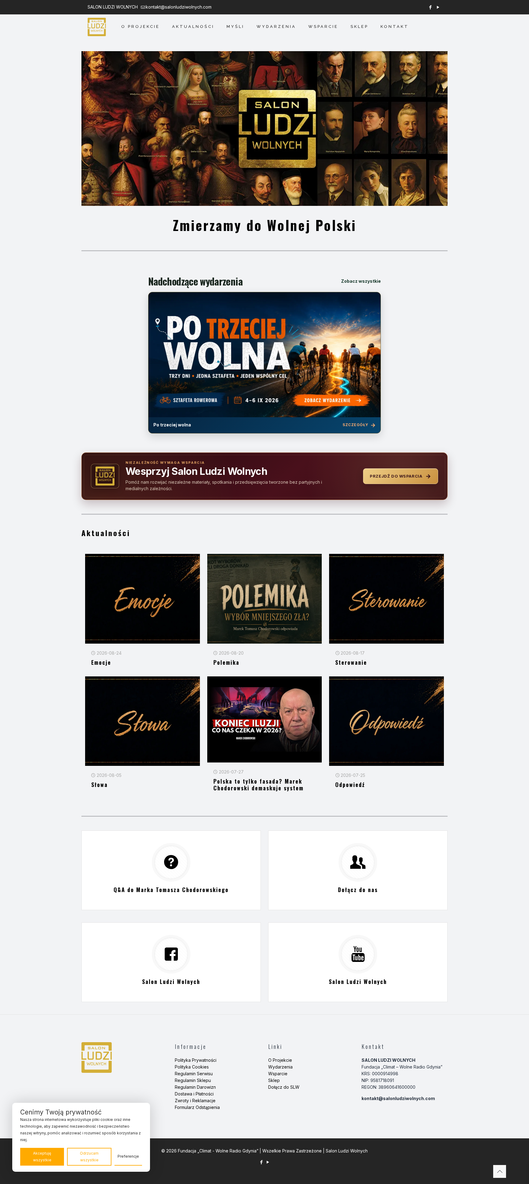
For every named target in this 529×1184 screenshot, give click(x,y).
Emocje (101, 662)
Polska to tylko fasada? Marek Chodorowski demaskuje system (258, 784)
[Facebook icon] (430, 7)
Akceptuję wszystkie (42, 1156)
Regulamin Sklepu (193, 1080)
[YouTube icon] (438, 7)
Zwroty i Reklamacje (195, 1100)
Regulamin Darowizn (195, 1087)
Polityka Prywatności (195, 1060)
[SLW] (97, 26)
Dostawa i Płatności (194, 1093)
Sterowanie (351, 662)
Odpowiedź (350, 785)
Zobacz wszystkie (361, 281)
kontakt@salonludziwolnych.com (179, 6)
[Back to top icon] (499, 1171)
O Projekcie (280, 1060)
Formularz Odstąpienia (197, 1107)
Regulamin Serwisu (194, 1073)
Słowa (99, 785)
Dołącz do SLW (283, 1087)
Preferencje (128, 1156)
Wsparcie (277, 1073)
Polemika (226, 662)
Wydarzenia (280, 1066)
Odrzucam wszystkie (89, 1156)
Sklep (274, 1080)
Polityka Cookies (192, 1066)
